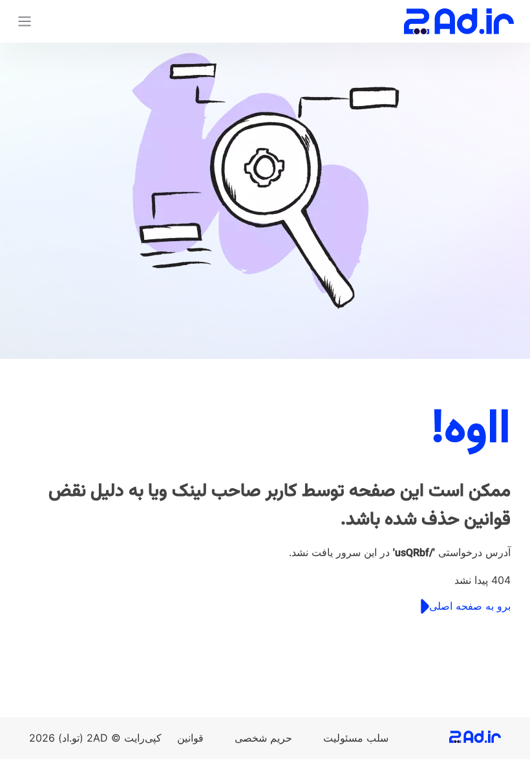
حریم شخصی (263, 737)
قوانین (190, 737)
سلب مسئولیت (355, 737)
